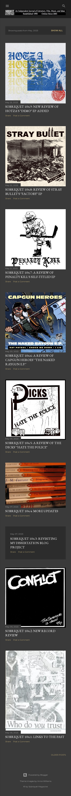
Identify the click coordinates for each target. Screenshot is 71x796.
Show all (57, 30)
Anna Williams (44, 781)
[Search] (64, 5)
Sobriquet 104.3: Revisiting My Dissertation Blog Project (33, 542)
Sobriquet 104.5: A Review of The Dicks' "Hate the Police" (33, 445)
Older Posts (58, 755)
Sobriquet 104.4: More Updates (31, 511)
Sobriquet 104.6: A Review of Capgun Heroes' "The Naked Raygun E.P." (30, 359)
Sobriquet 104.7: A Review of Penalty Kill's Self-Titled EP (30, 274)
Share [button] (8, 115)
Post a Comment (21, 115)
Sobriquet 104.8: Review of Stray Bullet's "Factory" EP (33, 191)
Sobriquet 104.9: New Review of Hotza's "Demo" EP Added (32, 108)
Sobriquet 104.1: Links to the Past (34, 737)
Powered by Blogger (38, 775)
